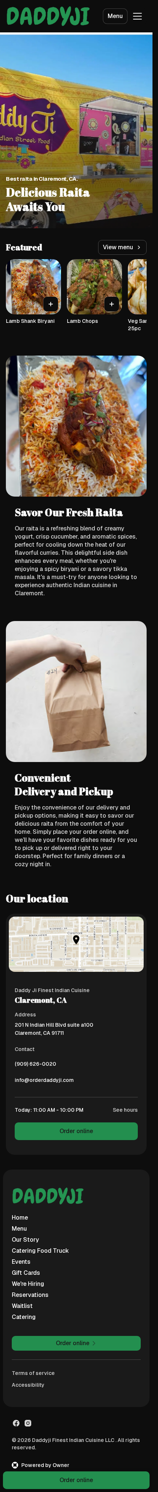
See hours (125, 1110)
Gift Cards (26, 1273)
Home (20, 1217)
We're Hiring (28, 1284)
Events (21, 1262)
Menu (115, 16)
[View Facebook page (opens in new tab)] (16, 1423)
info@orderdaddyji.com (44, 1082)
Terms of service (33, 1373)
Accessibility (28, 1385)
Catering (24, 1317)
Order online (76, 1131)
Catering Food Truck (40, 1251)
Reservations (30, 1295)
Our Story (25, 1240)
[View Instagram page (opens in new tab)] (28, 1423)
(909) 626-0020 (35, 1066)
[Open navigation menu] (137, 16)
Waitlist (22, 1306)
